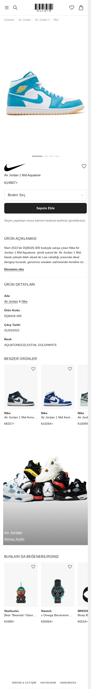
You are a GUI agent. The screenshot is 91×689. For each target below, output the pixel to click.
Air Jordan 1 (42, 19)
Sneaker (9, 19)
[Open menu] (6, 8)
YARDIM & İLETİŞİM (24, 682)
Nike (25, 301)
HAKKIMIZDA (68, 682)
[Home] (44, 7)
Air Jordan (24, 19)
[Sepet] (81, 7)
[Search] (15, 7)
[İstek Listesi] (71, 7)
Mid (56, 19)
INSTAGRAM (48, 682)
